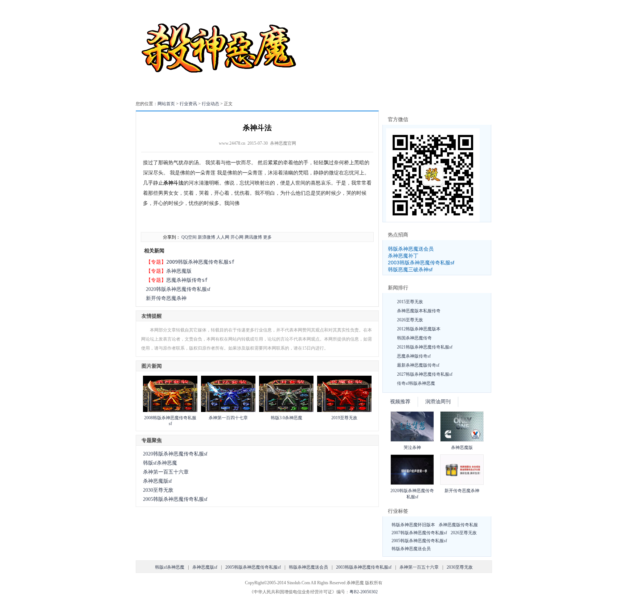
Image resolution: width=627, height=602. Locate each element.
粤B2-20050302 (363, 591)
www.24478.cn (232, 143)
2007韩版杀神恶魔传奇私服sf (419, 532)
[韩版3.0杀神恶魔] (286, 410)
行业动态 (210, 103)
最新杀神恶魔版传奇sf (418, 365)
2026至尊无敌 (410, 319)
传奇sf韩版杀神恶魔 (416, 383)
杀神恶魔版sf (157, 481)
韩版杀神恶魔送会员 (411, 249)
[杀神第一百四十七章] (228, 410)
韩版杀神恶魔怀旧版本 (413, 524)
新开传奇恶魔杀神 (166, 298)
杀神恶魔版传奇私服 (458, 524)
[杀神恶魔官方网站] (220, 92)
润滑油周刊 (438, 401)
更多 (267, 237)
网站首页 (166, 103)
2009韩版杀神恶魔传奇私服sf (200, 262)
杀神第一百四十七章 (228, 417)
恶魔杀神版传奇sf (187, 280)
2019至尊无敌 (344, 417)
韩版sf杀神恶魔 (160, 463)
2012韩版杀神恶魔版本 (418, 328)
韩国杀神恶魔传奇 (414, 338)
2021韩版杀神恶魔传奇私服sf (424, 347)
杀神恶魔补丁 (403, 256)
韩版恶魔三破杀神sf (410, 269)
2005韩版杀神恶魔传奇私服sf (175, 499)
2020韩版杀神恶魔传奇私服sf (178, 289)
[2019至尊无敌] (344, 410)
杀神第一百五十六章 (166, 472)
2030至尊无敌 (158, 490)
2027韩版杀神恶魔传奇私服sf (424, 374)
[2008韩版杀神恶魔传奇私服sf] (170, 410)
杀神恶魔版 (179, 271)
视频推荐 (400, 401)
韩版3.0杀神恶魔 (286, 417)
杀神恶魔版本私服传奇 (418, 310)
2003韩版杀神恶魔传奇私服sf (421, 262)
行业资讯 (188, 103)
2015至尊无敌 (410, 301)
